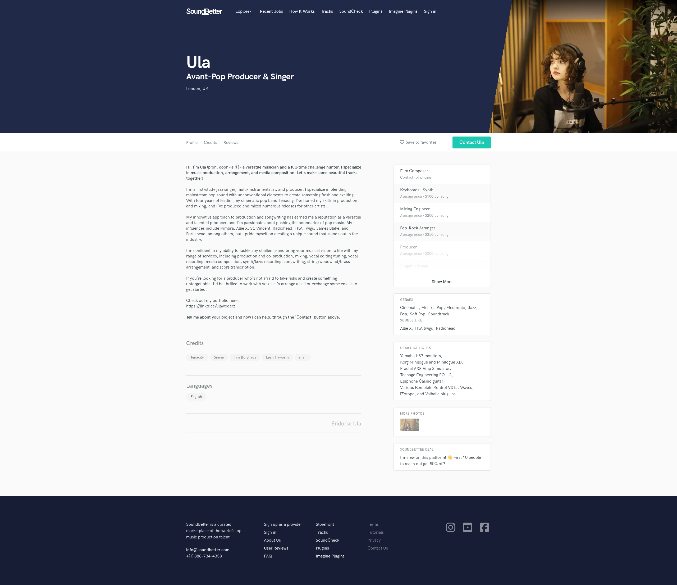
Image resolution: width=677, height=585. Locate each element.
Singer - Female (414, 266)
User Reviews (276, 548)
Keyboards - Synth (416, 190)
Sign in (430, 11)
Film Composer (414, 171)
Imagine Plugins (403, 11)
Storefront (325, 524)
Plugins (375, 11)
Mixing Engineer (415, 209)
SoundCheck (351, 11)
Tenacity (197, 357)
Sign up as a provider (283, 524)
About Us (272, 540)
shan (303, 357)
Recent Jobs (271, 11)
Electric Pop (432, 307)
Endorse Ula (346, 423)
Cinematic (409, 307)
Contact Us (378, 548)
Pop (403, 314)
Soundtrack (438, 314)
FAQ (268, 556)
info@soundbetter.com (207, 549)
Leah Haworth (277, 357)
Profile (192, 142)
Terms (373, 524)
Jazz (472, 307)
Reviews (230, 142)
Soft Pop (417, 314)
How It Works (302, 11)
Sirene (219, 357)
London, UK (197, 88)
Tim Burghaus (245, 357)
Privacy (374, 540)
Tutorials (376, 532)
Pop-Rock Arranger (417, 228)
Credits (210, 142)
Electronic (455, 307)
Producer (408, 247)
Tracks (327, 11)
